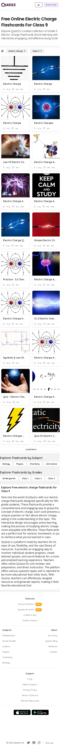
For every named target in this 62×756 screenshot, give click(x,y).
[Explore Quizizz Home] (8, 5)
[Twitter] (28, 742)
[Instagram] (39, 742)
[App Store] (22, 712)
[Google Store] (40, 712)
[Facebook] (33, 742)
